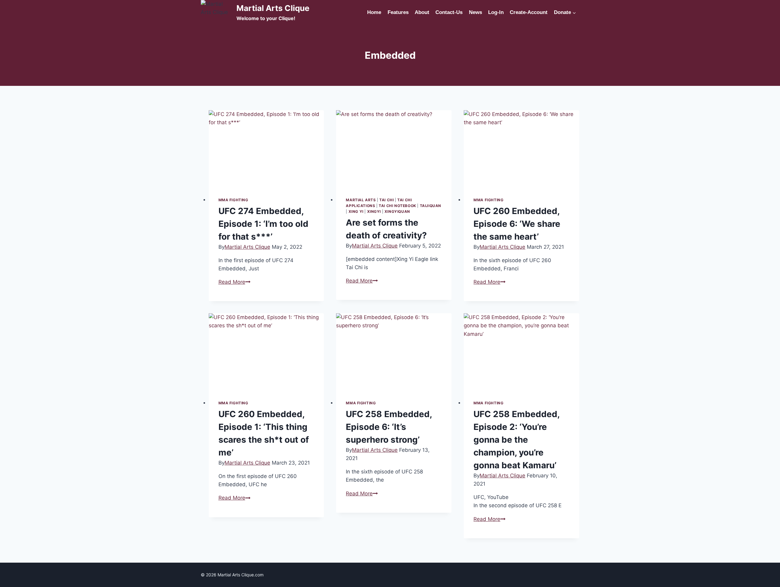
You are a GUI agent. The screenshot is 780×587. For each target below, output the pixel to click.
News (475, 12)
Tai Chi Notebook (397, 205)
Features (398, 12)
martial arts (361, 200)
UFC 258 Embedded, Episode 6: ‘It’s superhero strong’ (389, 427)
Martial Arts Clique (247, 247)
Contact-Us (449, 12)
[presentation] (266, 148)
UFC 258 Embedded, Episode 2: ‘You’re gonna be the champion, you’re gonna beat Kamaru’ (516, 439)
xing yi (356, 211)
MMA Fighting (233, 200)
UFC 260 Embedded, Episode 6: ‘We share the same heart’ (516, 224)
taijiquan (430, 205)
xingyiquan (397, 211)
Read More (234, 282)
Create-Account (529, 12)
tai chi (386, 200)
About (422, 12)
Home (374, 12)
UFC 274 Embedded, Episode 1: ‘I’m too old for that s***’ (263, 224)
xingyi (374, 211)
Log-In (496, 12)
